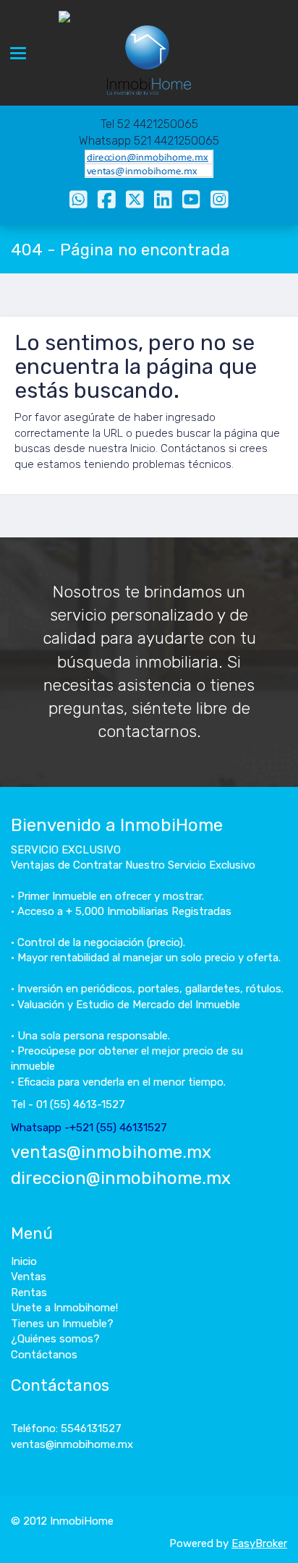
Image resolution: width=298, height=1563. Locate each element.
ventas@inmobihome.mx (111, 1152)
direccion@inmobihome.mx (121, 1178)
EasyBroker (259, 1543)
